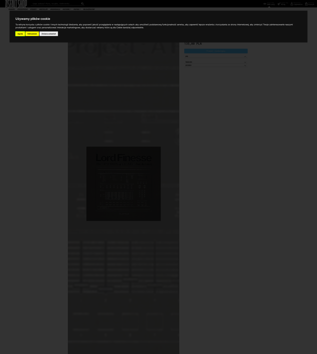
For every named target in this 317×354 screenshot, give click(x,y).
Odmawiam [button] (32, 34)
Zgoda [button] (20, 34)
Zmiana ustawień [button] (48, 34)
